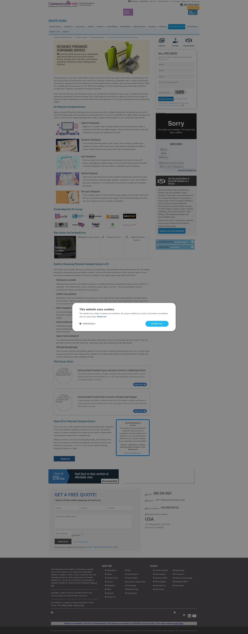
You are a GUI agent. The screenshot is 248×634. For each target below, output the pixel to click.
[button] (87, 323)
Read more (101, 316)
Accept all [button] (157, 324)
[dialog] (124, 317)
